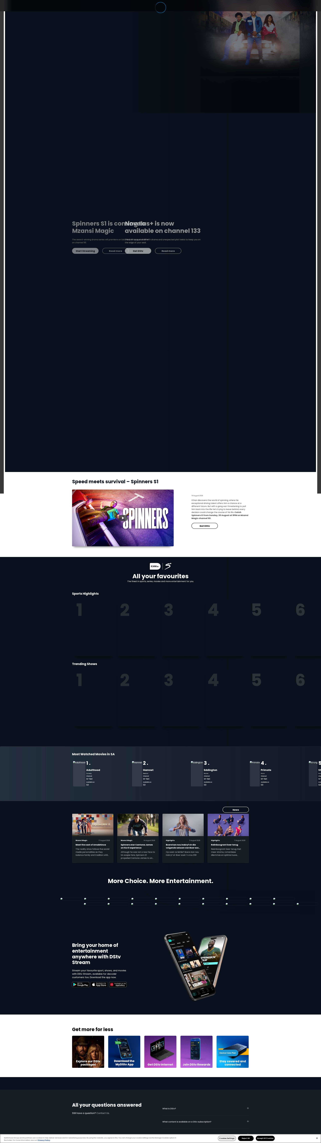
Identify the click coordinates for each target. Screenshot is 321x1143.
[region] (160, 1138)
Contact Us (102, 1113)
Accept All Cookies (265, 1138)
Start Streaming (113, 245)
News (236, 809)
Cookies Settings (226, 1138)
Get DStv (204, 526)
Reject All (246, 1138)
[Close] (317, 1138)
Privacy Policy (44, 1140)
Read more (143, 245)
